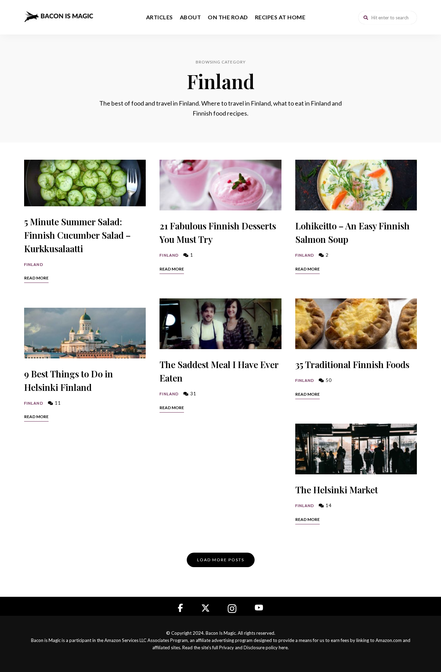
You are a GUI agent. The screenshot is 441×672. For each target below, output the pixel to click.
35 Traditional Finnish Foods (352, 364)
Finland (33, 264)
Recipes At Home (280, 17)
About (190, 17)
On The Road (228, 17)
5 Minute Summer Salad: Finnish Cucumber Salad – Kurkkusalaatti (77, 235)
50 (328, 380)
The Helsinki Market (336, 490)
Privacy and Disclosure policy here (253, 647)
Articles (159, 17)
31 (192, 393)
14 (328, 505)
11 (57, 403)
